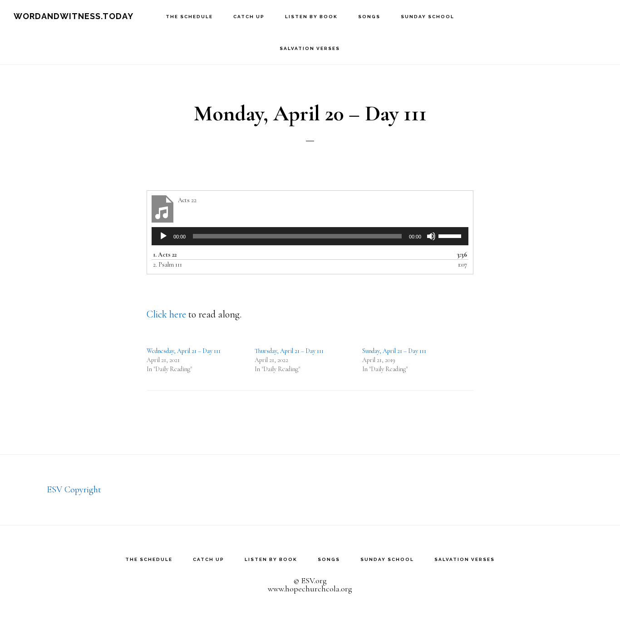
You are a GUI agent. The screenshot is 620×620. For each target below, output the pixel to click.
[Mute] (431, 236)
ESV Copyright (74, 489)
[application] (310, 236)
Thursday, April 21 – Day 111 (289, 351)
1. (165, 254)
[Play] (163, 236)
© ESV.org (310, 580)
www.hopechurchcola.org (310, 589)
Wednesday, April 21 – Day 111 (184, 351)
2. (167, 264)
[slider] (451, 235)
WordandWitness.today (73, 16)
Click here (166, 314)
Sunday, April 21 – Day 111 (394, 351)
